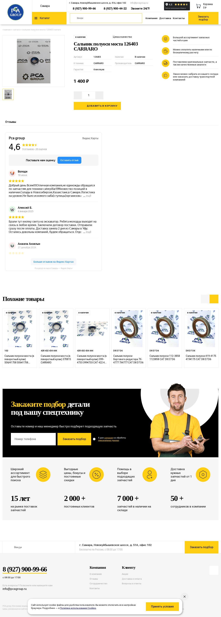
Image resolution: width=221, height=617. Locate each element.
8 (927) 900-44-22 (115, 8)
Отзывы (10, 122)
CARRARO (16, 30)
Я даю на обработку (112, 439)
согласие (108, 438)
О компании (96, 574)
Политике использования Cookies (78, 608)
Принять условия (162, 606)
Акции (125, 574)
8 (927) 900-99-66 (84, 8)
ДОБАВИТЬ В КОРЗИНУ (102, 106)
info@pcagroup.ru (139, 3)
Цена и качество (122, 36)
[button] (205, 299)
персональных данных (108, 440)
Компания (151, 18)
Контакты (179, 18)
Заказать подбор (203, 18)
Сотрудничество (98, 583)
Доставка (165, 18)
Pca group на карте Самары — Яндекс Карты (53, 268)
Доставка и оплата (132, 579)
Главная (7, 30)
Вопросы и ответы (131, 583)
